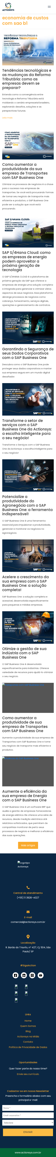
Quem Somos (28, 1026)
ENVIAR (28, 1132)
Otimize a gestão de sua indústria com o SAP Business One (24, 653)
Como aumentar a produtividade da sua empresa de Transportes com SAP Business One (25, 171)
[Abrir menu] (49, 7)
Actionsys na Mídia (28, 1036)
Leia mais (7, 117)
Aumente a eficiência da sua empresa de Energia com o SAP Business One (24, 796)
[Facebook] (16, 975)
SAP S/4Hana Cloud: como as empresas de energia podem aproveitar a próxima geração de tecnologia (26, 261)
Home (28, 1020)
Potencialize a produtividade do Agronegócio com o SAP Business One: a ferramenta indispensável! (27, 505)
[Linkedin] (24, 975)
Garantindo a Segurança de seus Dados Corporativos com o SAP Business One (28, 353)
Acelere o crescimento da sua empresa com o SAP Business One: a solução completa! (25, 583)
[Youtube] (41, 975)
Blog (28, 1031)
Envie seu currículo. (28, 1074)
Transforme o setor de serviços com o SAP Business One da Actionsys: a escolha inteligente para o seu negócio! (27, 429)
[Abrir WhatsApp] (7, 1149)
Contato (28, 1042)
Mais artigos (28, 845)
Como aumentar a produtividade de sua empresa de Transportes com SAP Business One (25, 724)
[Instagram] (32, 975)
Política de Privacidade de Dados (28, 1047)
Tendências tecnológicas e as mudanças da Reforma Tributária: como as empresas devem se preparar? (26, 79)
